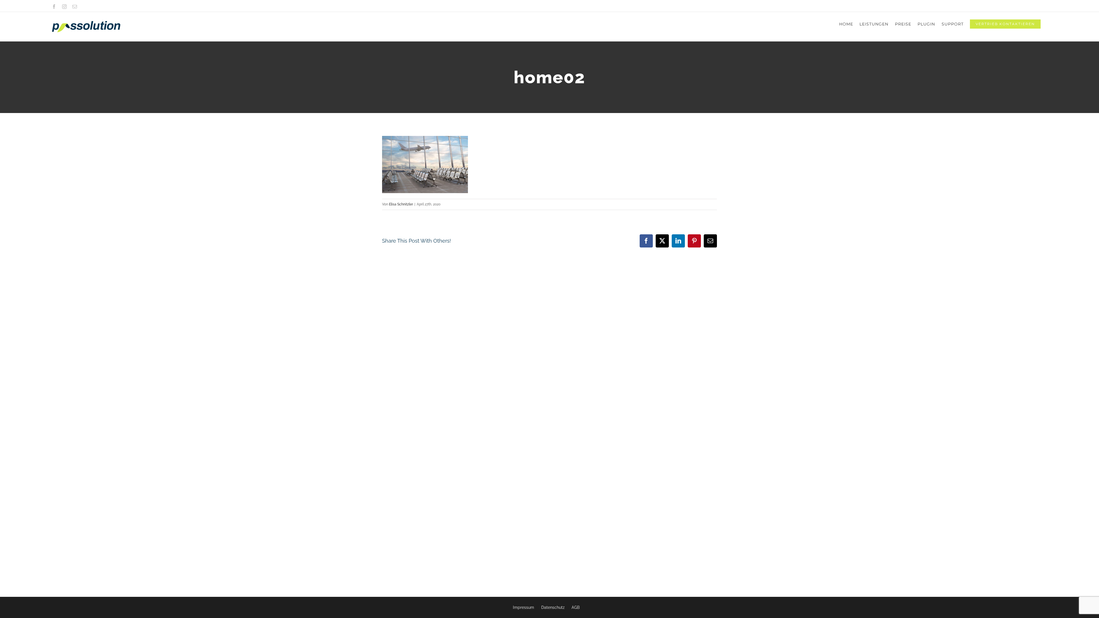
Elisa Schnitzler (401, 204)
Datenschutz (553, 607)
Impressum (523, 607)
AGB (576, 607)
